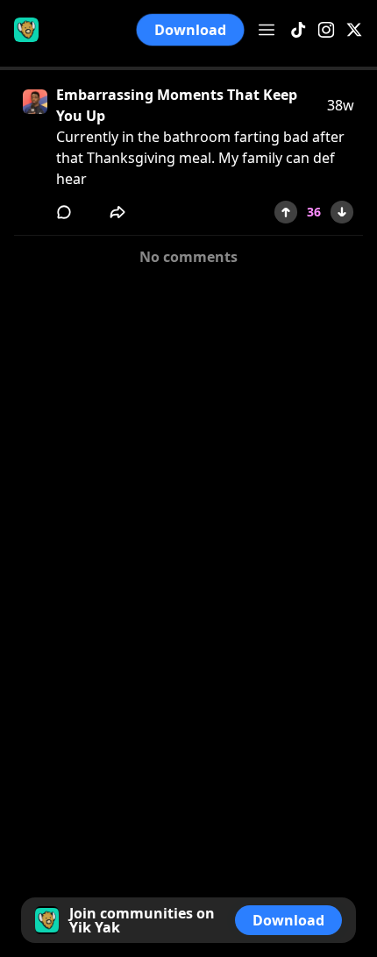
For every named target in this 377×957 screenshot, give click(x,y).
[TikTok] (298, 30)
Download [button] (190, 29)
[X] (354, 30)
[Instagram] (326, 30)
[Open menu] (266, 30)
